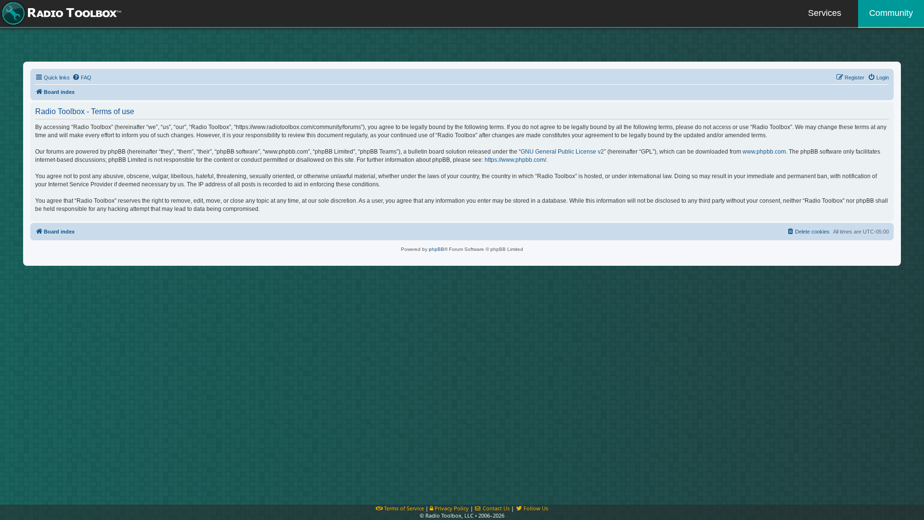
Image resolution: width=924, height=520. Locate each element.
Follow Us (535, 508)
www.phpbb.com (764, 151)
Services (824, 13)
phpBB (436, 249)
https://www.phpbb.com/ (515, 159)
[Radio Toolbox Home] (60, 13)
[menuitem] (81, 77)
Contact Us (495, 508)
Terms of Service (403, 508)
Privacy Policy (451, 508)
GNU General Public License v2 (562, 151)
